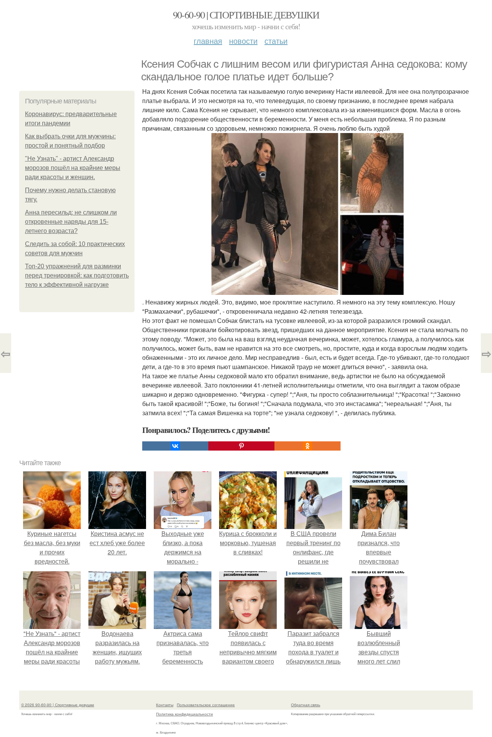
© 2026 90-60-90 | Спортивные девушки (57, 704)
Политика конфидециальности (184, 714)
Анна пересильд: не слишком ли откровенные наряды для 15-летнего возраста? (71, 221)
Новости (243, 40)
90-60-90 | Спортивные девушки (246, 14)
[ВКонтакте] (175, 446)
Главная (208, 40)
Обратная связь (305, 704)
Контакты (164, 704)
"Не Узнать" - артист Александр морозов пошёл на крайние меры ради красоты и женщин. (72, 167)
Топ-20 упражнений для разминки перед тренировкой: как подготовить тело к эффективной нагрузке (77, 275)
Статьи (276, 40)
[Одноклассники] (307, 446)
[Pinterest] (241, 446)
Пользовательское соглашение (206, 704)
